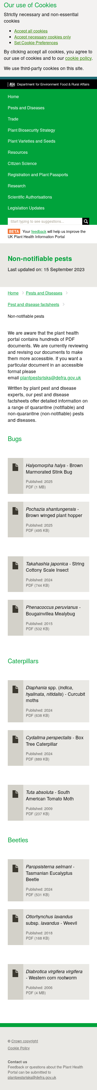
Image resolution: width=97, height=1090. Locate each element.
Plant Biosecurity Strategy (31, 130)
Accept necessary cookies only (42, 37)
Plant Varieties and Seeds (31, 141)
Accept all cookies (31, 31)
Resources (18, 152)
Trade (13, 119)
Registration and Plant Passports (38, 174)
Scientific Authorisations (30, 197)
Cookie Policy (19, 1047)
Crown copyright (24, 1040)
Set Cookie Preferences (36, 43)
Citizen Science (22, 163)
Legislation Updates (26, 208)
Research (17, 186)
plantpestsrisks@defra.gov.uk (50, 377)
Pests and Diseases (26, 108)
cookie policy (78, 58)
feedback (38, 231)
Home (13, 96)
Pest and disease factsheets (33, 304)
